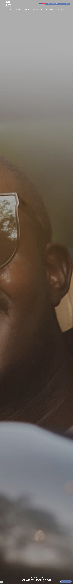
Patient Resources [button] (50, 9)
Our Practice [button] (18, 9)
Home (10, 9)
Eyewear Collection (38, 9)
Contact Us (61, 9)
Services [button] (27, 9)
